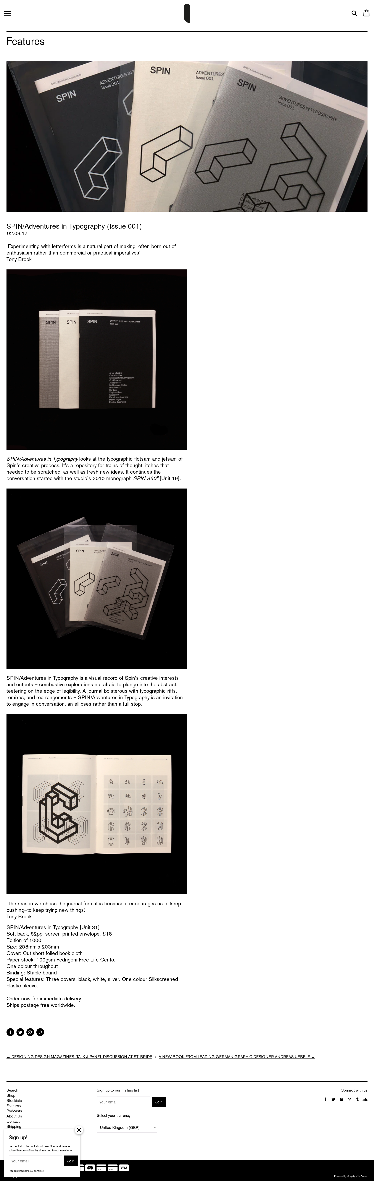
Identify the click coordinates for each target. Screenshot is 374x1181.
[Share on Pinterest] (40, 1032)
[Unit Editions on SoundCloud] (365, 1101)
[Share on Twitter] (20, 1032)
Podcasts (14, 1111)
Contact (13, 1122)
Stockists (14, 1101)
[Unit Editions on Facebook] (325, 1101)
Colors (364, 1176)
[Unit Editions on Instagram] (341, 1101)
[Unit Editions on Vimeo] (349, 1101)
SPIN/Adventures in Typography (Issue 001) (74, 226)
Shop (10, 1096)
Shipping (13, 1127)
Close (79, 1130)
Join (159, 1102)
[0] (366, 15)
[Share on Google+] (30, 1032)
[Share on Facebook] (10, 1032)
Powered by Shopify (344, 1176)
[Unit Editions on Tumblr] (357, 1101)
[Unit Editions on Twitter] (333, 1101)
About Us (14, 1116)
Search (12, 1090)
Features (13, 1106)
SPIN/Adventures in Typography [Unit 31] (53, 927)
